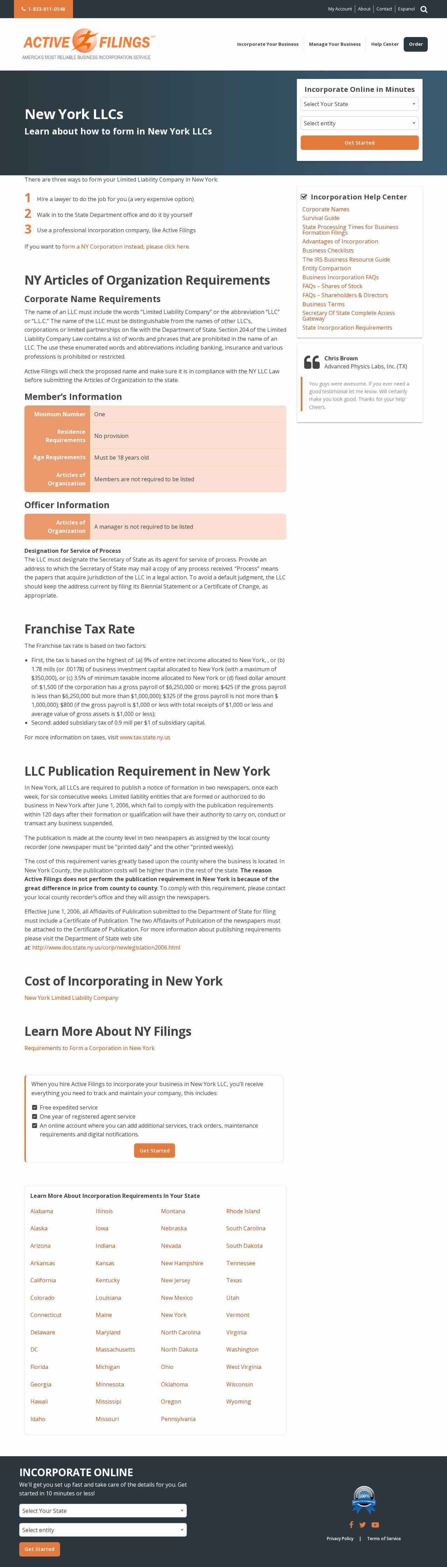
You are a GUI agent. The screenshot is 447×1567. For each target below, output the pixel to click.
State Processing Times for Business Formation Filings (350, 229)
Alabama (41, 1211)
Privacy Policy (340, 1539)
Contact (384, 9)
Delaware (42, 1332)
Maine (104, 1315)
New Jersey (175, 1280)
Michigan (108, 1367)
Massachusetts (115, 1349)
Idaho (37, 1419)
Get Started (360, 142)
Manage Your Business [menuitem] (335, 44)
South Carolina (245, 1228)
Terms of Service (384, 1539)
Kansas (105, 1263)
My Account (340, 9)
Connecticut (45, 1315)
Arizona (40, 1246)
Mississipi (108, 1401)
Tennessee (240, 1263)
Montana (173, 1211)
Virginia (236, 1332)
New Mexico (177, 1298)
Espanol (406, 9)
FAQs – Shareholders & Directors (345, 295)
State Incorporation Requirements (347, 327)
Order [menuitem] (416, 44)
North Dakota (179, 1349)
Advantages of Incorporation (340, 241)
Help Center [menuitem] (385, 44)
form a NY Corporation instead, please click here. (126, 246)
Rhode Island (243, 1211)
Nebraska (174, 1228)
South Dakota (244, 1246)
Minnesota (110, 1384)
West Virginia (243, 1367)
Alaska (38, 1228)
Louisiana (108, 1298)
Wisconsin (239, 1384)
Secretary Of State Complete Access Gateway (348, 315)
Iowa (102, 1228)
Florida (39, 1367)
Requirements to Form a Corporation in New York (89, 1048)
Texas (234, 1280)
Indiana (105, 1246)
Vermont (237, 1315)
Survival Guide (320, 218)
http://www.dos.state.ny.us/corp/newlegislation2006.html (106, 947)
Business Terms (323, 304)
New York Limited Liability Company (71, 998)
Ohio (167, 1367)
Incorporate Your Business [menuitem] (268, 44)
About (364, 9)
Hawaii (39, 1401)
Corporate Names (326, 209)
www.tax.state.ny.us (145, 737)
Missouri (107, 1419)
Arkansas (42, 1263)
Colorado (42, 1298)
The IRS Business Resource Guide (346, 259)
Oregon (171, 1401)
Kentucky (108, 1280)
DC (34, 1349)
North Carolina (180, 1332)
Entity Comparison (326, 268)
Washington (242, 1349)
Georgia (40, 1384)
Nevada (171, 1246)
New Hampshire (182, 1263)
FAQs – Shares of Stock (332, 286)
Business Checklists (328, 250)
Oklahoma (174, 1384)
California (43, 1280)
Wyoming (238, 1401)
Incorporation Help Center (359, 197)
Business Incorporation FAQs (340, 277)
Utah (232, 1298)
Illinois (104, 1211)
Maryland (108, 1332)
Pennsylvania (178, 1419)
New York (173, 1315)
